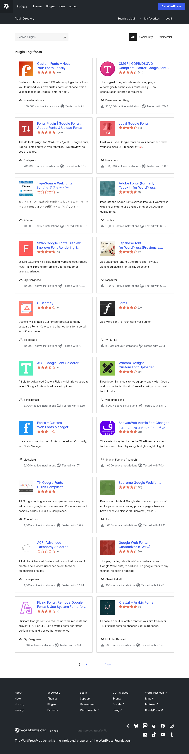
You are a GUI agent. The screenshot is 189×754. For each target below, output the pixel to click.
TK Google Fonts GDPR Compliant (50, 485)
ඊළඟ (108, 664)
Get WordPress (171, 6)
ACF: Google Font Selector (58, 363)
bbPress (152, 704)
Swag (118, 710)
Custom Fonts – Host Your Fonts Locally (53, 66)
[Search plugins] (64, 37)
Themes (52, 698)
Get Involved (120, 692)
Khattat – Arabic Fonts (136, 602)
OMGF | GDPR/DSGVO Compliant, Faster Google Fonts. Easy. (144, 66)
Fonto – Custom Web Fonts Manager (52, 425)
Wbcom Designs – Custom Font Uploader (136, 365)
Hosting (19, 704)
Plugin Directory (24, 18)
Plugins (51, 704)
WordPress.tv (90, 710)
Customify (45, 303)
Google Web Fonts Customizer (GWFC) (134, 545)
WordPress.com (156, 692)
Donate (119, 704)
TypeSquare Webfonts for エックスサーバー (55, 185)
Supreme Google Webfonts (140, 483)
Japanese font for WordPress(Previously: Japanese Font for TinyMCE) (141, 245)
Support (85, 698)
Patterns (52, 710)
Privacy (19, 710)
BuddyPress (154, 710)
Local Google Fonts (134, 123)
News (18, 698)
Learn (83, 692)
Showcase (53, 692)
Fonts (123, 303)
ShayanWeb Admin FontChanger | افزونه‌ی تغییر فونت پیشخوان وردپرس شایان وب (144, 425)
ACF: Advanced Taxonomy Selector (52, 545)
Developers (87, 704)
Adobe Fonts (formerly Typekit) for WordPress (137, 185)
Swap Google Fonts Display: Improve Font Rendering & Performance (59, 245)
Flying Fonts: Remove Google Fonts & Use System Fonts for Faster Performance (60, 604)
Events (117, 698)
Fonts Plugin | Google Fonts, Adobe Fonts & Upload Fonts (59, 125)
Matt (149, 698)
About (18, 692)
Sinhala (54, 730)
